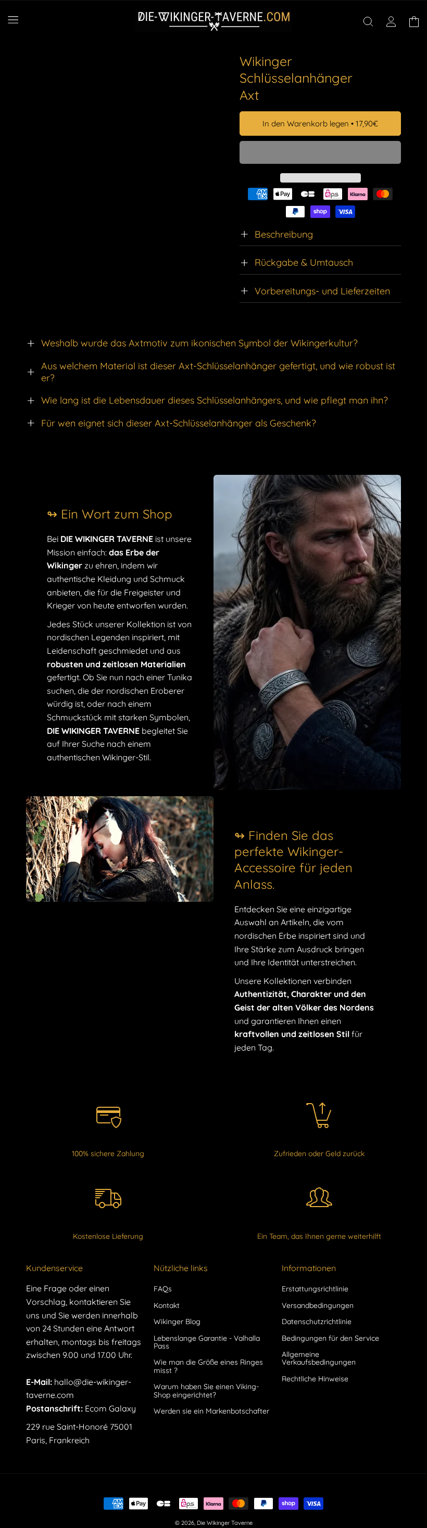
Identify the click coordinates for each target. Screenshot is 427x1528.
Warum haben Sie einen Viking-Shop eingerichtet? (206, 1390)
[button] (320, 153)
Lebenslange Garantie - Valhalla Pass (207, 1342)
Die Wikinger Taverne (225, 1522)
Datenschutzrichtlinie (316, 1321)
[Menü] (13, 19)
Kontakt (167, 1305)
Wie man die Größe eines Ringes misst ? (208, 1366)
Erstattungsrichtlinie (315, 1289)
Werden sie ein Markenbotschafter (211, 1411)
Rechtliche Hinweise (315, 1378)
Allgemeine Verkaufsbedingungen (319, 1358)
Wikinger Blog (177, 1321)
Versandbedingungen (318, 1305)
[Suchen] (368, 21)
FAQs (163, 1289)
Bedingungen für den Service (330, 1338)
